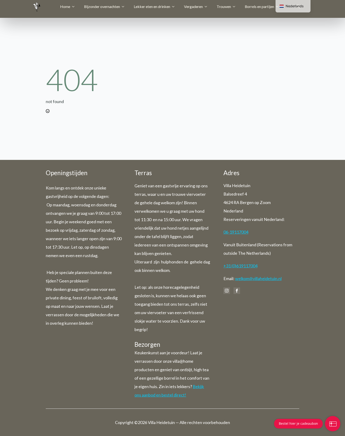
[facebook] (237, 290)
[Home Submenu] (74, 6)
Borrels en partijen (259, 6)
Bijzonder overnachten (102, 6)
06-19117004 (235, 232)
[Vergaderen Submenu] (207, 6)
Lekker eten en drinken (152, 6)
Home (65, 6)
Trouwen (224, 6)
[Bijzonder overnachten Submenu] (124, 6)
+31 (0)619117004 (240, 265)
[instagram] (226, 290)
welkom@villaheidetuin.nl (258, 278)
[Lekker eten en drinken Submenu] (174, 6)
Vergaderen (193, 6)
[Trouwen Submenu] (235, 6)
